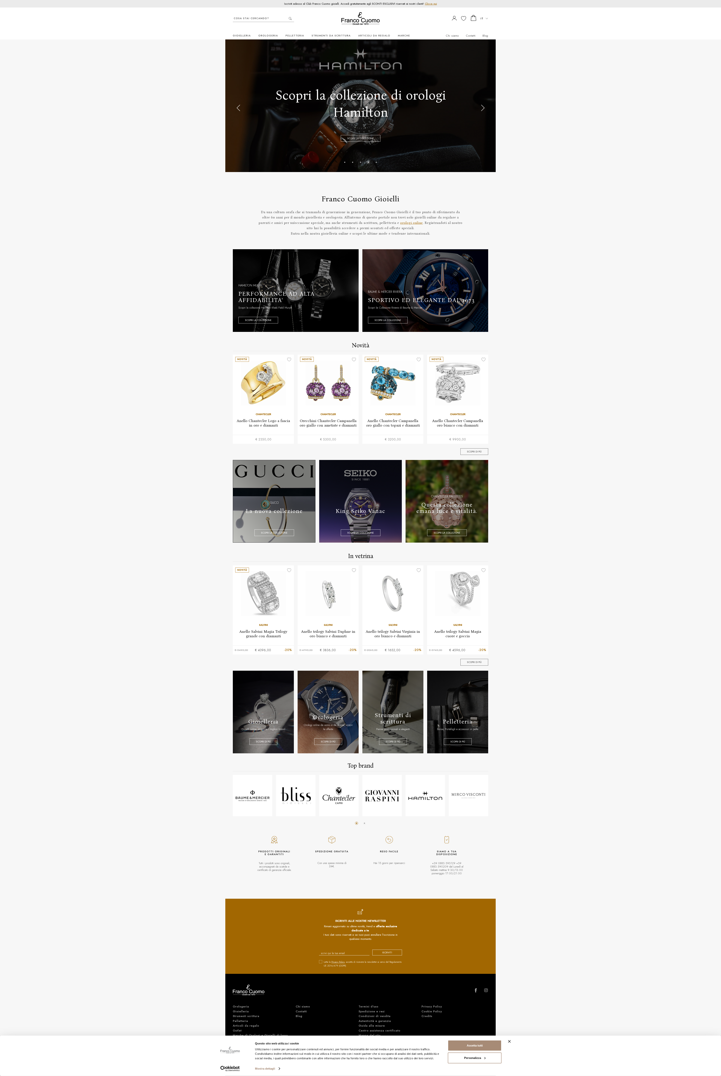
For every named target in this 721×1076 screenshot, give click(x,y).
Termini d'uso (368, 1006)
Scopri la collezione (258, 320)
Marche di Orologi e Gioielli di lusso (260, 1035)
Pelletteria (295, 35)
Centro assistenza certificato (379, 1030)
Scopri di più (474, 451)
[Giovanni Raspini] (382, 795)
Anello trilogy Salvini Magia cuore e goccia (457, 633)
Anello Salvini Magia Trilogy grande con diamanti (263, 633)
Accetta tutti (475, 1045)
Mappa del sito (370, 1035)
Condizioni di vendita (375, 1016)
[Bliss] (295, 795)
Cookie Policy (432, 1011)
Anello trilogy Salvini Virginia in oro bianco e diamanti (393, 633)
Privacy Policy (338, 962)
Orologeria (268, 35)
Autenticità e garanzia (375, 1021)
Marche (404, 35)
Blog (485, 36)
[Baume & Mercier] (252, 795)
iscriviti (387, 952)
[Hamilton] (425, 795)
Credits (427, 1016)
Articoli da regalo (374, 35)
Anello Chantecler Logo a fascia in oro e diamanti (263, 422)
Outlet (237, 1030)
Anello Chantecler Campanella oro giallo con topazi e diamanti (393, 422)
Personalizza (472, 1057)
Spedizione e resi (372, 1011)
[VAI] (290, 18)
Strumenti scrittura (246, 1016)
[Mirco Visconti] (468, 795)
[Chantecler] (339, 795)
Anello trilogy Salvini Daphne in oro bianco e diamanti (328, 633)
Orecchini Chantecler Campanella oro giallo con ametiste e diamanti (328, 422)
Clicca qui (431, 4)
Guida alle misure (372, 1026)
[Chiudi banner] (509, 1041)
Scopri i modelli (360, 126)
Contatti (471, 36)
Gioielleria (242, 35)
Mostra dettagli (265, 1068)
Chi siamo (452, 36)
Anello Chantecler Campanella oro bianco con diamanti (457, 422)
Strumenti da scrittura (331, 35)
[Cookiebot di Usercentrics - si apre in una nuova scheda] (230, 1068)
